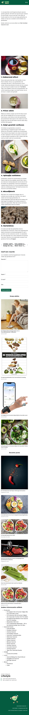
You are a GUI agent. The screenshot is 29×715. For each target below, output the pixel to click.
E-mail (3, 279)
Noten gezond (11, 643)
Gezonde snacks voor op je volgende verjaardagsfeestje (14, 514)
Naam (3, 274)
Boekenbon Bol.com (13, 622)
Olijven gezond (11, 640)
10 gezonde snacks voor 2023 (8, 535)
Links (8, 665)
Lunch (5, 655)
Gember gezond (11, 645)
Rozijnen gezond (11, 630)
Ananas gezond (11, 632)
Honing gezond (11, 648)
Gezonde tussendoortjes (14, 635)
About (5, 662)
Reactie (3, 259)
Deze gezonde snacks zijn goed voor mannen (11, 583)
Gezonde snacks (8, 627)
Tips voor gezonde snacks (14, 650)
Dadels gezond (11, 638)
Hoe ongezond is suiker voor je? (18, 710)
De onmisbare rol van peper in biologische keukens (13, 490)
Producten (7, 610)
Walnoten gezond (12, 637)
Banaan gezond (11, 642)
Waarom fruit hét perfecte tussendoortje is (11, 603)
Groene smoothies (12, 653)
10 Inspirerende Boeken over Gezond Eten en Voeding (13, 377)
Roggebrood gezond (13, 658)
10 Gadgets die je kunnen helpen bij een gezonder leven (14, 415)
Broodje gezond (11, 660)
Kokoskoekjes (11, 628)
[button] (27, 2)
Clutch (9, 88)
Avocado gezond (12, 647)
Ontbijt (6, 652)
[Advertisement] (14, 41)
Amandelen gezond (12, 633)
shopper (13, 239)
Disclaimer (10, 663)
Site (2, 284)
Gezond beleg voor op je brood (16, 657)
